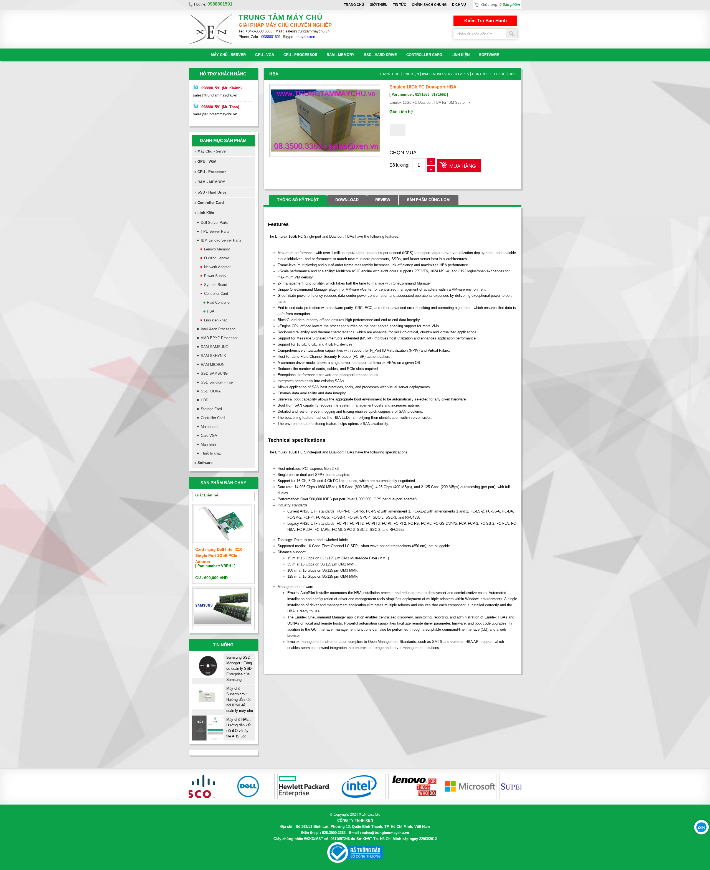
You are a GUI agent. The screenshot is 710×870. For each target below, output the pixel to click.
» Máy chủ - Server (210, 151)
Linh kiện (461, 55)
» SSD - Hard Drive (210, 192)
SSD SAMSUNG (214, 373)
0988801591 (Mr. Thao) (220, 107)
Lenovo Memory (217, 249)
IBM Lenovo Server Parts (221, 240)
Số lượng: (399, 165)
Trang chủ (354, 5)
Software (489, 55)
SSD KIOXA (211, 391)
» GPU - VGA (205, 161)
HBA (210, 311)
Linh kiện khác (215, 320)
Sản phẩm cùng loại (428, 199)
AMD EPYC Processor (219, 338)
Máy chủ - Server (228, 55)
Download (347, 199)
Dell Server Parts (214, 222)
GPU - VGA (264, 55)
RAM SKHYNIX (213, 356)
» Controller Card (209, 203)
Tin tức (399, 5)
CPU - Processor (300, 55)
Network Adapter (217, 267)
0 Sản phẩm (509, 4)
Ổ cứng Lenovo (216, 258)
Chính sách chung (429, 5)
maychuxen (305, 37)
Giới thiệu (378, 5)
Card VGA (209, 435)
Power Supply (215, 276)
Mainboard (209, 427)
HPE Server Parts (215, 231)
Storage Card (211, 409)
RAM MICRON (212, 364)
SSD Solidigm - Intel (217, 382)
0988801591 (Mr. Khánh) (221, 88)
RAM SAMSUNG (214, 347)
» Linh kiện (204, 213)
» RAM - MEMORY (209, 182)
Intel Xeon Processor (218, 329)
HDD (204, 400)
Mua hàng (462, 166)
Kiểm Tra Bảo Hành (485, 20)
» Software (203, 463)
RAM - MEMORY (340, 55)
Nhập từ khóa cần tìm (511, 33)
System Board (215, 285)
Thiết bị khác (211, 453)
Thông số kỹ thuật (298, 199)
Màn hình (208, 444)
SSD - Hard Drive (380, 55)
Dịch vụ (459, 5)
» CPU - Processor (210, 172)
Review (382, 199)
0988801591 (271, 37)
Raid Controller (218, 302)
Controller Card (424, 55)
